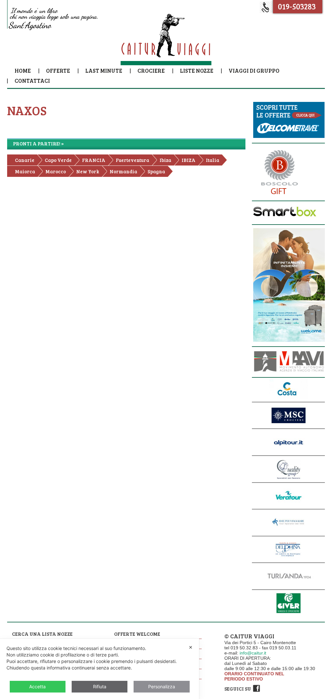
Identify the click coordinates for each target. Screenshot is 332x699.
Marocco (55, 171)
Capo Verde (58, 160)
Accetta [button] (37, 686)
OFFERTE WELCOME (137, 634)
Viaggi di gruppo (254, 70)
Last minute (103, 70)
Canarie (24, 160)
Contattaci (32, 80)
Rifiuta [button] (99, 686)
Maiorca (25, 171)
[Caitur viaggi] (166, 39)
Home (23, 70)
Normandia (123, 171)
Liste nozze (196, 70)
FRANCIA (93, 160)
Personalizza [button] (161, 686)
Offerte (58, 70)
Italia (212, 160)
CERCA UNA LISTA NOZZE (42, 634)
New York (87, 171)
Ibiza (165, 160)
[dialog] (99, 669)
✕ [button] (191, 647)
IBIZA (189, 160)
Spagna (156, 171)
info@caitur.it (253, 653)
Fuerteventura (132, 160)
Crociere (151, 70)
